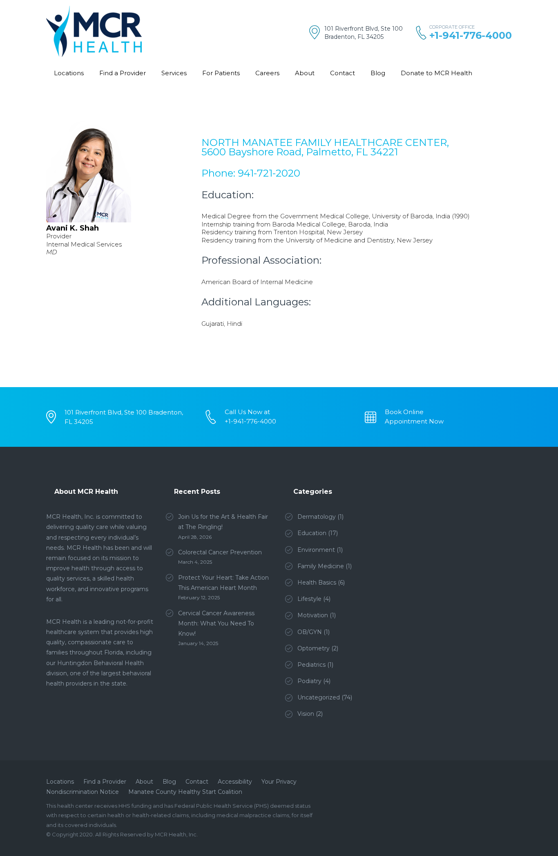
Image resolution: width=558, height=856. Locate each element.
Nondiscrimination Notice (82, 791)
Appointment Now (414, 421)
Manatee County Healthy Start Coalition (185, 791)
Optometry (313, 648)
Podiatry (309, 681)
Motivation (312, 615)
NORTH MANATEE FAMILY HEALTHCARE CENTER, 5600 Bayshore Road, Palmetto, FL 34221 (325, 147)
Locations (69, 73)
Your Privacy (279, 781)
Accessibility (235, 781)
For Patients (221, 73)
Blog (378, 73)
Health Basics (316, 582)
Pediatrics (311, 664)
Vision (305, 713)
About (305, 73)
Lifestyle (309, 599)
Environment (316, 549)
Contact (342, 73)
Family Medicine (320, 566)
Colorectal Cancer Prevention (220, 552)
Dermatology (316, 516)
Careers (267, 73)
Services (174, 73)
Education (311, 533)
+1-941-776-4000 (470, 35)
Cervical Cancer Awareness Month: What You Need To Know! (216, 623)
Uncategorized (318, 697)
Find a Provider (122, 73)
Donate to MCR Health (436, 73)
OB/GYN (309, 632)
